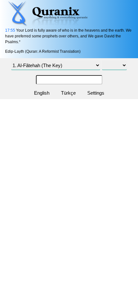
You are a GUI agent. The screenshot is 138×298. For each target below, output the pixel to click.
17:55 (10, 30)
